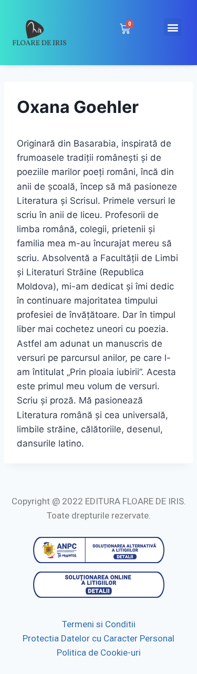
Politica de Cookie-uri (99, 652)
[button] (172, 27)
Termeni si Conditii (99, 624)
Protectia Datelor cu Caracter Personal (98, 638)
